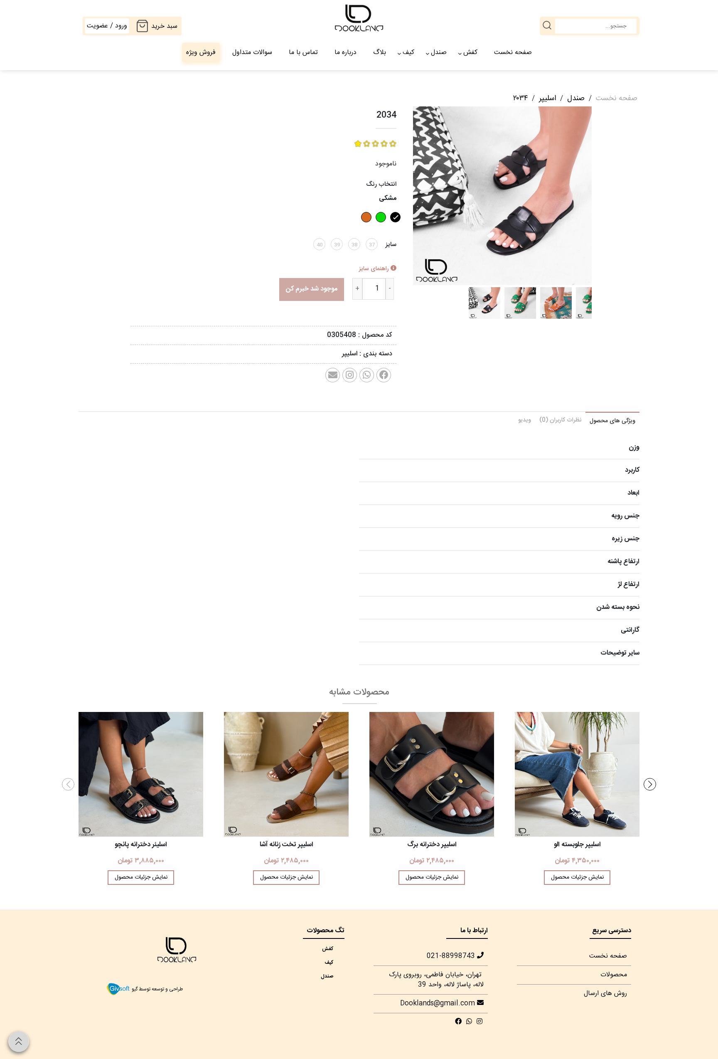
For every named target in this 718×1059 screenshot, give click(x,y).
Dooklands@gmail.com (438, 1003)
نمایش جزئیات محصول (577, 877)
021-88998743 (452, 956)
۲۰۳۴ (520, 98)
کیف (408, 52)
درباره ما (345, 52)
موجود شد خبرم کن (311, 289)
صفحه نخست (513, 52)
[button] (650, 784)
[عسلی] (365, 225)
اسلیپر (547, 98)
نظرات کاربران (560, 420)
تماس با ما (303, 52)
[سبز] (380, 225)
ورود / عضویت (107, 26)
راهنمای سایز (375, 269)
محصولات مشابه (359, 692)
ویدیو (524, 420)
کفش (470, 52)
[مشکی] (394, 225)
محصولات (613, 974)
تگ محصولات (325, 930)
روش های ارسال (605, 993)
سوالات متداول (252, 52)
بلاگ (379, 52)
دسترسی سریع (611, 930)
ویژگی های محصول (612, 421)
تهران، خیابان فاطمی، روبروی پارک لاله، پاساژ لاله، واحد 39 (436, 979)
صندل (439, 52)
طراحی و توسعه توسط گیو (156, 989)
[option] (484, 303)
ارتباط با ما (474, 930)
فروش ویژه (201, 52)
